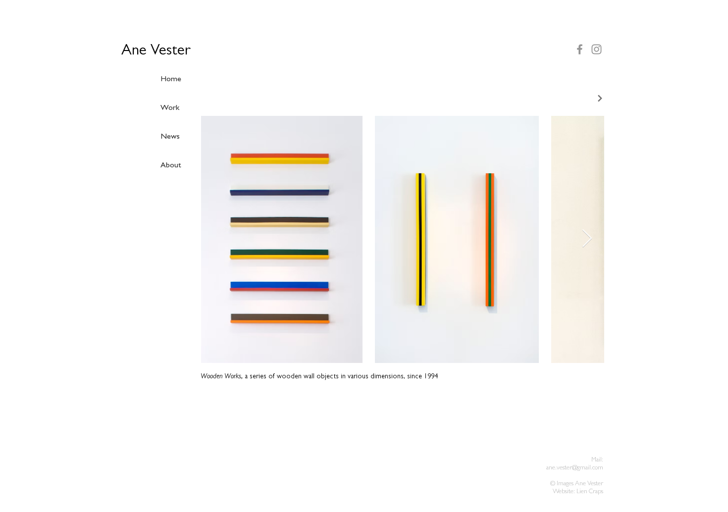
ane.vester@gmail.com (574, 468)
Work (169, 108)
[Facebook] (579, 49)
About (170, 166)
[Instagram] (596, 49)
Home (170, 80)
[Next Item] (587, 239)
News (170, 137)
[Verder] (594, 98)
